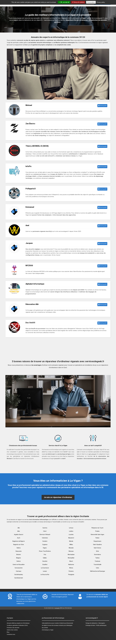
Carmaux (18, 571)
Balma (18, 548)
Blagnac (18, 558)
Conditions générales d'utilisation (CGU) (17, 625)
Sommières (97, 554)
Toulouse (97, 561)
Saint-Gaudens (97, 544)
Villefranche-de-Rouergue (97, 571)
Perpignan (71, 574)
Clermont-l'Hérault (45, 534)
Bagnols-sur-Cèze (18, 544)
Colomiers (45, 538)
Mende (71, 541)
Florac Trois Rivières (45, 551)
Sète (97, 551)
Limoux (71, 528)
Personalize (91, 2)
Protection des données (13, 627)
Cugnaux (44, 544)
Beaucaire (19, 551)
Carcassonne (18, 568)
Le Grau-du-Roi (45, 574)
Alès (18, 531)
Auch (18, 538)
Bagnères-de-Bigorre (19, 541)
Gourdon (44, 561)
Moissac (71, 551)
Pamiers (71, 571)
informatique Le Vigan (47, 630)
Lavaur (45, 571)
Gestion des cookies (12, 630)
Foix (45, 554)
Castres (45, 528)
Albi (19, 528)
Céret (44, 531)
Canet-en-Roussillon (19, 564)
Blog (8, 632)
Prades (97, 531)
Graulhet (44, 564)
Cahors (18, 561)
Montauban (71, 554)
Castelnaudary (18, 574)
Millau (71, 544)
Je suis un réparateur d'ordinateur (58, 497)
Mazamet (71, 538)
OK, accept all (64, 2)
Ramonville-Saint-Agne (97, 534)
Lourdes (71, 534)
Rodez (97, 538)
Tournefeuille (97, 564)
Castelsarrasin (18, 578)
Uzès (97, 568)
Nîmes (71, 568)
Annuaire (9, 623)
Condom (44, 541)
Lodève (71, 531)
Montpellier (71, 558)
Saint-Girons (97, 548)
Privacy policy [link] (101, 2)
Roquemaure (97, 541)
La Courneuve (45, 568)
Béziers (18, 554)
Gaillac (45, 558)
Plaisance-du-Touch (97, 528)
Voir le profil (103, 105)
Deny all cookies (78, 2)
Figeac (45, 548)
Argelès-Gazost (18, 534)
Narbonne (71, 564)
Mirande (71, 548)
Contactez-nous (11, 634)
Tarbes (97, 558)
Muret (71, 561)
